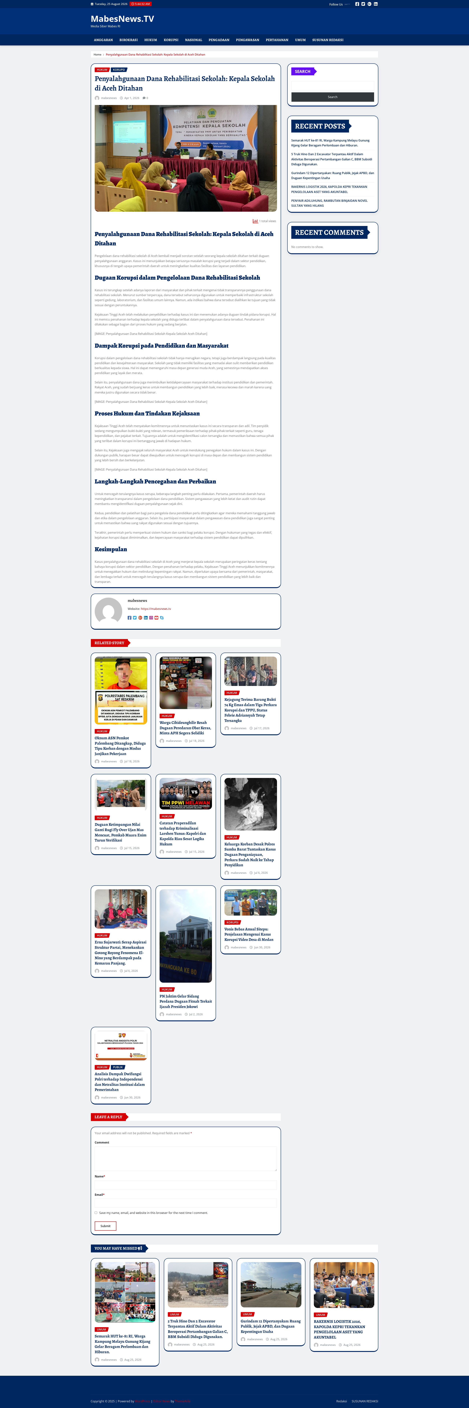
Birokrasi (128, 39)
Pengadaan (219, 39)
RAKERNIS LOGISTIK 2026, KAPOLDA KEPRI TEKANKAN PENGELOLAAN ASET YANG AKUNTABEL (339, 1329)
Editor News (161, 1401)
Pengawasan (247, 39)
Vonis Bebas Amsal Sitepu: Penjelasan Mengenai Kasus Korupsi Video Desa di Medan (248, 934)
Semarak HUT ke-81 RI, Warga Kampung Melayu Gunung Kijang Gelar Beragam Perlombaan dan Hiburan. (122, 1344)
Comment (102, 1142)
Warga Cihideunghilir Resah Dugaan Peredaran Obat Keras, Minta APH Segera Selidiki (185, 728)
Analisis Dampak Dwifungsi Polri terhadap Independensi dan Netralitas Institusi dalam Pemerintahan (120, 1081)
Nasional (193, 39)
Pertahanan (277, 39)
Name (100, 1176)
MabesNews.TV (122, 18)
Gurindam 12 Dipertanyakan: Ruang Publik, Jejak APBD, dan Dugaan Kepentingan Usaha (271, 1326)
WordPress (142, 1401)
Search (303, 71)
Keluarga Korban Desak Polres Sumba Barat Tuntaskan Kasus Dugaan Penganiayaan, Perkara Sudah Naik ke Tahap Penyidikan (250, 854)
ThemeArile (183, 1401)
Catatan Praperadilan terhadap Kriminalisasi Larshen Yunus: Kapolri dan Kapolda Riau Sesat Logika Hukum (183, 833)
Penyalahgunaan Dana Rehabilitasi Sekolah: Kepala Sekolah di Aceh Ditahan (155, 54)
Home (97, 54)
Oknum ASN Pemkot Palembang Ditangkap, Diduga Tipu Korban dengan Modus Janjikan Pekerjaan (120, 746)
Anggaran (103, 39)
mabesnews (109, 98)
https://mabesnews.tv (156, 609)
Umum (300, 39)
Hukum (150, 39)
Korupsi (171, 39)
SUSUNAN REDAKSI (365, 1401)
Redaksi (341, 1401)
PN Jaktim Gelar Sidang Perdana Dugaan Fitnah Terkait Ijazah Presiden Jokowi (186, 1001)
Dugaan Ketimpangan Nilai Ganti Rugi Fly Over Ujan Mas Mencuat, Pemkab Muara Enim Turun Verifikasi (120, 832)
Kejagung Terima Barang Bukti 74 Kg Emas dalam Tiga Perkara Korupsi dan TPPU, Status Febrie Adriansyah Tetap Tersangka (250, 710)
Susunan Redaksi (327, 39)
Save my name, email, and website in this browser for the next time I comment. (153, 1213)
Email (100, 1195)
